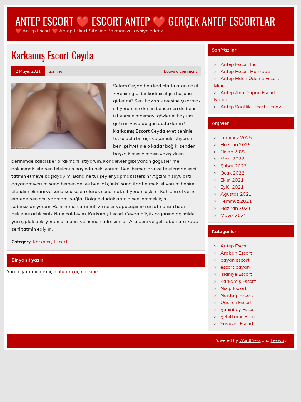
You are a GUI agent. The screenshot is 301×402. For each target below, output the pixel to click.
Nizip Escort (233, 288)
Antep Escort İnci (238, 64)
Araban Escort (236, 253)
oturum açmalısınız (77, 271)
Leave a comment (180, 71)
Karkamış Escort (50, 242)
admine (55, 71)
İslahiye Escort (236, 274)
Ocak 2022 (232, 173)
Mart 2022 (232, 159)
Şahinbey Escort (238, 309)
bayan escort (235, 260)
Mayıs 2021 (233, 215)
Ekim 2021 (232, 180)
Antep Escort (234, 246)
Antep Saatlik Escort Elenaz (250, 106)
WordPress (250, 340)
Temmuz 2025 (236, 137)
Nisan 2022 (233, 152)
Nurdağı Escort (236, 295)
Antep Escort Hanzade (245, 71)
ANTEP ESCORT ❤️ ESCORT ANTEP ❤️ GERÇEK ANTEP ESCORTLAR (145, 21)
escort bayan (235, 267)
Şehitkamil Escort (239, 316)
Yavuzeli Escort (237, 323)
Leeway (278, 340)
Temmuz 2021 (236, 201)
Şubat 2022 (233, 166)
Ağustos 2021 (236, 194)
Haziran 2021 (235, 208)
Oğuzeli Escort (236, 302)
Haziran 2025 (235, 144)
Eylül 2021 (232, 187)
